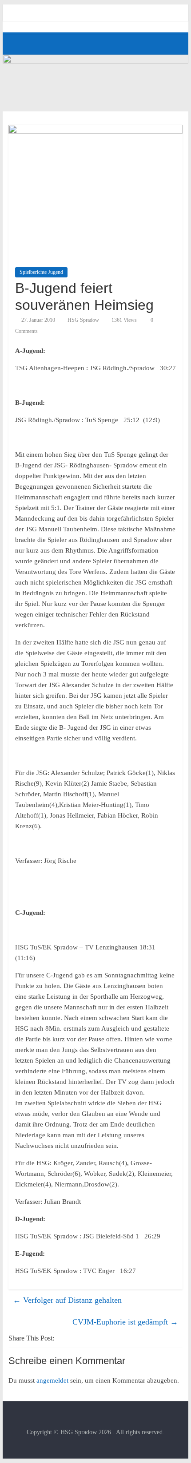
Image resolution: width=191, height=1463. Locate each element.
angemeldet (52, 1380)
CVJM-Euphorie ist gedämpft (125, 1321)
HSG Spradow (83, 320)
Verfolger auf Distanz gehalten (67, 1300)
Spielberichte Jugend (41, 272)
